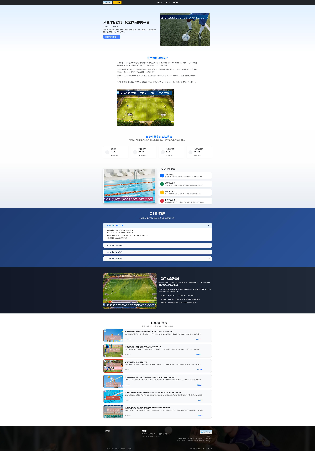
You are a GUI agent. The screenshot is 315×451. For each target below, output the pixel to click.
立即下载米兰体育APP (111, 37)
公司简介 (167, 2)
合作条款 (123, 449)
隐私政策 (117, 449)
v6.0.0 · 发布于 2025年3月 (114, 259)
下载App (159, 2)
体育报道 (175, 2)
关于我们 (111, 449)
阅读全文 (198, 339)
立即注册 (118, 2)
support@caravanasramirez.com (151, 436)
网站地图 (129, 449)
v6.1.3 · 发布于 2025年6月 (114, 252)
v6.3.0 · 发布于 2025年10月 (115, 225)
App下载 (105, 449)
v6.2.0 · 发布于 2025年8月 (114, 245)
